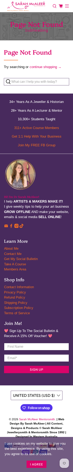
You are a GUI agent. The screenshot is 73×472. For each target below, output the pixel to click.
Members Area (15, 269)
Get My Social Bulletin (21, 259)
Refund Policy (14, 297)
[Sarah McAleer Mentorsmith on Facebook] (11, 227)
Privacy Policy (15, 292)
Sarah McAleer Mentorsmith (37, 419)
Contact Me (12, 254)
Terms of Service (17, 313)
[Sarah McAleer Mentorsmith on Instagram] (16, 227)
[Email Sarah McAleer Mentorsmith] (6, 227)
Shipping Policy (15, 303)
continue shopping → (45, 67)
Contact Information (19, 287)
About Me (11, 248)
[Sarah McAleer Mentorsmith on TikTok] (21, 227)
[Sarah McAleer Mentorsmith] (26, 6)
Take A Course (15, 264)
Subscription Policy (18, 308)
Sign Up (36, 369)
